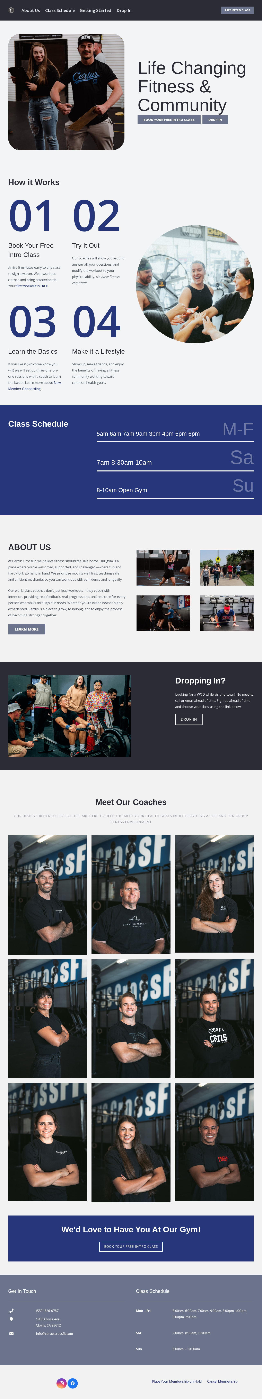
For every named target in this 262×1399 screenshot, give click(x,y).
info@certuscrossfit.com (54, 1333)
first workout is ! (32, 286)
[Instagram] (61, 1383)
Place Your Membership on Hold (177, 1381)
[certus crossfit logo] (11, 10)
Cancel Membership (222, 1381)
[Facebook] (73, 1383)
